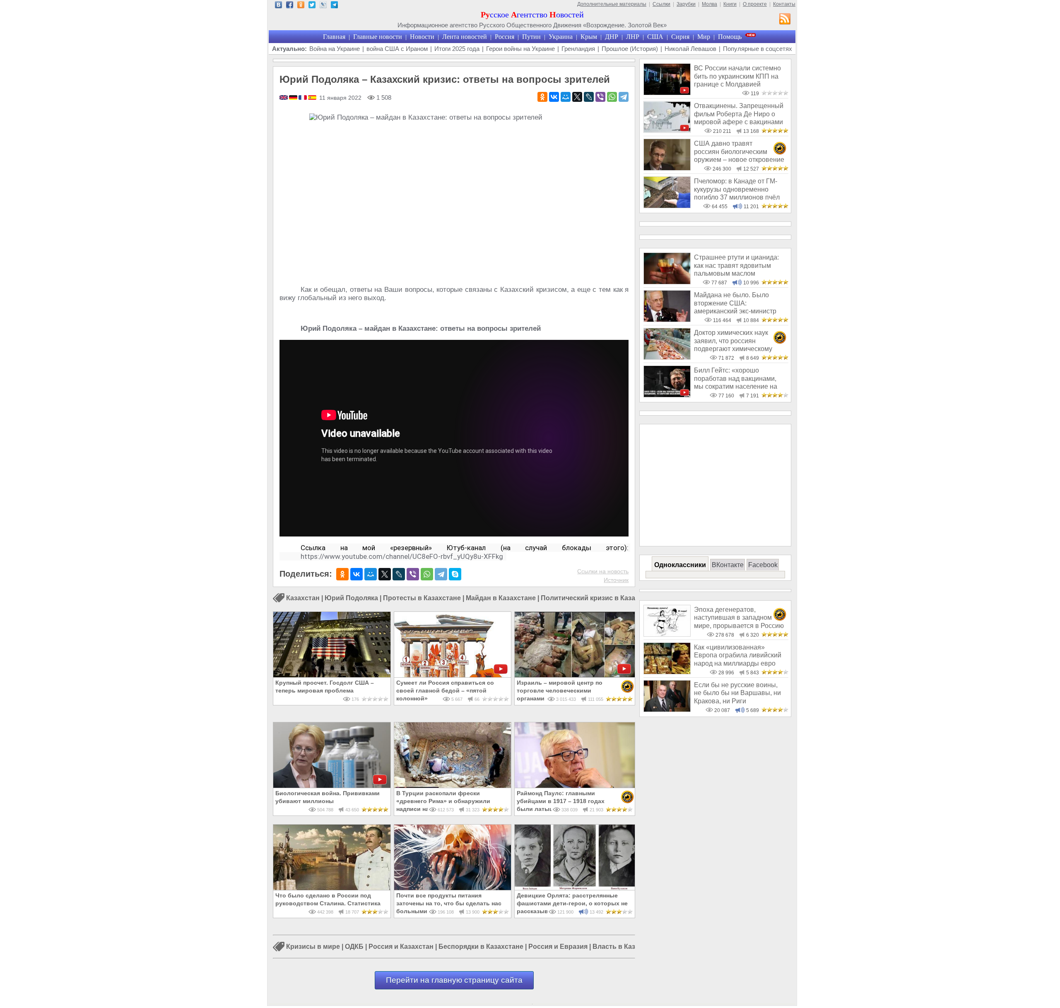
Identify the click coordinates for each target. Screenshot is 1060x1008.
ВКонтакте (728, 564)
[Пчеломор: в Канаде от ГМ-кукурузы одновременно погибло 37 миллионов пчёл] (667, 205)
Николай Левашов (690, 48)
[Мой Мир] (566, 97)
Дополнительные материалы (611, 4)
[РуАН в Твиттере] (312, 6)
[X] (577, 97)
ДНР (611, 36)
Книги (730, 4)
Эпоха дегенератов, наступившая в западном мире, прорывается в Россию (739, 617)
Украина (561, 36)
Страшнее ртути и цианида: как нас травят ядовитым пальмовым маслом (736, 265)
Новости (422, 36)
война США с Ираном (397, 48)
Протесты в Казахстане (422, 597)
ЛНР (632, 36)
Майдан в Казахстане (501, 597)
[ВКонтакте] (554, 97)
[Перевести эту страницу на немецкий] (294, 98)
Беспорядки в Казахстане (480, 946)
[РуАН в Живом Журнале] (323, 6)
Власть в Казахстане (627, 946)
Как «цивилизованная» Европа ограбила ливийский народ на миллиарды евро (737, 655)
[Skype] (455, 574)
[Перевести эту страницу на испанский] (312, 98)
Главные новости (377, 36)
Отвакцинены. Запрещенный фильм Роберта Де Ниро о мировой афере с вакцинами (738, 113)
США (655, 36)
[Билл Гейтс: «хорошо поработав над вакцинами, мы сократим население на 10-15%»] (667, 395)
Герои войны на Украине (520, 48)
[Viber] (600, 97)
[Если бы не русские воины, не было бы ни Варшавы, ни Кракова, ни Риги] (667, 709)
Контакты (784, 4)
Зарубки (686, 4)
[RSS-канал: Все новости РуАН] (785, 20)
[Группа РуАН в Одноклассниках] (300, 6)
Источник (616, 580)
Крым (589, 36)
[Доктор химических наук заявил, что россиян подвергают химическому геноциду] (667, 357)
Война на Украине (334, 48)
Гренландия (578, 48)
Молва (709, 4)
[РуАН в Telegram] (334, 6)
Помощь (730, 36)
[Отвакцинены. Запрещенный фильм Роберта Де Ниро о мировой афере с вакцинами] (667, 130)
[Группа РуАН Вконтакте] (278, 6)
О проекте (755, 4)
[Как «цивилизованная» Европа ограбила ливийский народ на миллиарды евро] (667, 672)
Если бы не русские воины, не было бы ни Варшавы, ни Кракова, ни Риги (737, 693)
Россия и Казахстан (401, 946)
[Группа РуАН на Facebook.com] (289, 6)
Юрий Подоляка (351, 597)
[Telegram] (624, 97)
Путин (531, 36)
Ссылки (661, 4)
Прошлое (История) (630, 48)
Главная (334, 36)
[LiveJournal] (589, 97)
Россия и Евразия (558, 946)
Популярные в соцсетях (757, 48)
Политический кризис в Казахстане (599, 597)
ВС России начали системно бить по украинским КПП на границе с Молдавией (737, 76)
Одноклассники (680, 564)
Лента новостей (464, 36)
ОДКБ (354, 946)
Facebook (763, 564)
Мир (703, 36)
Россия (504, 36)
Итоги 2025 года (456, 48)
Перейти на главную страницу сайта (454, 980)
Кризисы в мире (313, 946)
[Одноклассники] (542, 97)
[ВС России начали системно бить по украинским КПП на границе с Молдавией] (667, 92)
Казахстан (303, 597)
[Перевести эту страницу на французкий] (303, 98)
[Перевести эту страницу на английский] (284, 98)
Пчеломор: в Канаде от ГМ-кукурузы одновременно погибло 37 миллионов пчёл (737, 189)
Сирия (680, 36)
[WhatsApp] (612, 97)
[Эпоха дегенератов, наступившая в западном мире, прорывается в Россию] (667, 634)
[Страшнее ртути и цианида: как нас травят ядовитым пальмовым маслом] (667, 282)
